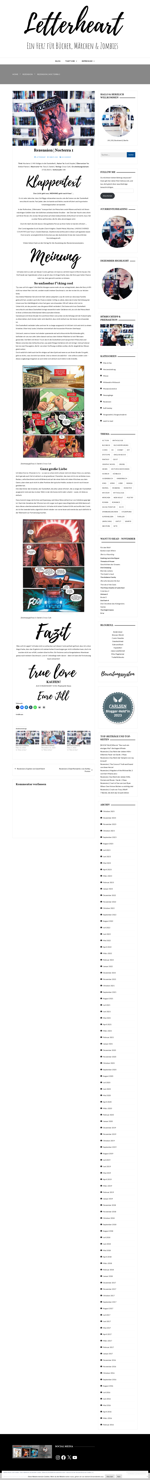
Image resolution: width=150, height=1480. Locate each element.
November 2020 (109, 1057)
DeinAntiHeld (117, 641)
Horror (105, 474)
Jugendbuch (107, 478)
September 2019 (109, 1147)
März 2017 (107, 1341)
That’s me (70, 61)
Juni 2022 (107, 934)
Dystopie (106, 455)
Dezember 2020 (109, 1050)
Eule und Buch (117, 644)
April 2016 (107, 1412)
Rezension (107, 402)
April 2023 (107, 869)
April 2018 (107, 1257)
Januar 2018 (108, 1276)
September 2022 (109, 915)
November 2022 (109, 902)
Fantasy (105, 459)
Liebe (120, 483)
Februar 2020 (108, 1115)
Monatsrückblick (110, 389)
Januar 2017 (108, 1354)
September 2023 (109, 837)
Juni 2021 (107, 1011)
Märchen (106, 497)
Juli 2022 (106, 927)
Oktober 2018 (109, 1218)
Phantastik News (64, 686)
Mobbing (116, 488)
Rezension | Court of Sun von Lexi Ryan (115, 783)
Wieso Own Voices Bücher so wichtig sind (116, 786)
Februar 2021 (108, 1037)
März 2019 (107, 1186)
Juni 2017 (107, 1321)
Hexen (104, 469)
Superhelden (107, 516)
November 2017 (109, 1289)
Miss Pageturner (117, 654)
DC (113, 450)
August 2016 (108, 1386)
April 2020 (107, 1102)
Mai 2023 (107, 863)
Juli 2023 (106, 850)
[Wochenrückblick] (22, 745)
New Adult (118, 497)
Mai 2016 (107, 1405)
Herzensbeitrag (109, 369)
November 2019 (109, 1134)
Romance (116, 502)
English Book (120, 455)
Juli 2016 (106, 1392)
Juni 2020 (107, 1089)
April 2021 (107, 1024)
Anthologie (117, 440)
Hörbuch (117, 474)
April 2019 (107, 1179)
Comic (105, 450)
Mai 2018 (107, 1250)
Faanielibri (118, 648)
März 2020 (107, 1108)
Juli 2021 (106, 1005)
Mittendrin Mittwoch (111, 382)
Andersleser (118, 632)
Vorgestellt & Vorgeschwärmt (115, 414)
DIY (128, 450)
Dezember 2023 (109, 818)
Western (106, 526)
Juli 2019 (106, 1160)
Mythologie (118, 493)
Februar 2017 (108, 1347)
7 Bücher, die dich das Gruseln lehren (114, 793)
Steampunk (127, 512)
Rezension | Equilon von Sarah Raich (31, 769)
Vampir (128, 521)
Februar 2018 (108, 1270)
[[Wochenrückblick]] (27, 737)
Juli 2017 (106, 1315)
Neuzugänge (108, 395)
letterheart (41, 157)
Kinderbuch (122, 478)
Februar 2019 (108, 1192)
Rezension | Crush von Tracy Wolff (114, 789)
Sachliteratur (108, 507)
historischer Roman (120, 469)
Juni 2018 (107, 1244)
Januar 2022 (108, 966)
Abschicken (107, 196)
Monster (128, 488)
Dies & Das (107, 363)
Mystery (106, 493)
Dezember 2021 (109, 973)
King (104, 483)
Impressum (87, 61)
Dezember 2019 (109, 1128)
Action (105, 440)
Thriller (121, 516)
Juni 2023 (107, 856)
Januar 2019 (108, 1199)
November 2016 (109, 1366)
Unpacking (107, 521)
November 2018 (109, 1212)
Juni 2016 (107, 1399)
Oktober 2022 (109, 908)
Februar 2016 (108, 1425)
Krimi (112, 483)
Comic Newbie (118, 638)
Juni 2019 (107, 1166)
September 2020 (109, 1069)
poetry (130, 497)
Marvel (105, 488)
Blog (57, 61)
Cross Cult (66, 166)
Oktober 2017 (109, 1295)
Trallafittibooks (117, 657)
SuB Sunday (107, 408)
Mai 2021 (107, 1018)
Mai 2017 (107, 1328)
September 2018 (109, 1224)
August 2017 (108, 1308)
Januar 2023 (108, 889)
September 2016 (109, 1379)
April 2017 (107, 1334)
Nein (118, 1476)
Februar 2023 (108, 882)
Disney (120, 450)
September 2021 (109, 992)
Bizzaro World (118, 635)
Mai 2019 (107, 1173)
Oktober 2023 (109, 831)
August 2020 (108, 1076)
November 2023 (109, 824)
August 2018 (108, 1231)
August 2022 (108, 921)
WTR (115, 526)
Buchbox (106, 445)
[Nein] (147, 1476)
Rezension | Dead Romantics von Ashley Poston (74, 770)
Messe (105, 376)
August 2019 (108, 1153)
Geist (115, 459)
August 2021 (108, 998)
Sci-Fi (121, 507)
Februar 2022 (108, 960)
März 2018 (107, 1263)
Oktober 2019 (109, 1141)
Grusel (122, 464)
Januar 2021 (108, 1044)
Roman (105, 502)
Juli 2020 (106, 1082)
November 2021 (109, 979)
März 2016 (107, 1418)
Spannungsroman (110, 512)
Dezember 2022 (109, 895)
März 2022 (107, 953)
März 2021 (107, 1031)
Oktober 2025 (109, 811)
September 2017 (109, 1302)
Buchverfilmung (121, 445)
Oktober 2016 (109, 1373)
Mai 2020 (107, 1095)
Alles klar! (110, 1476)
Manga (130, 483)
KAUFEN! (53, 682)
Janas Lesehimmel (118, 651)
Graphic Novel (108, 464)
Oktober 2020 (109, 1063)
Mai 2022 (107, 940)
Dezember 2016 (109, 1360)
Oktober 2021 (109, 986)
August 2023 (108, 844)
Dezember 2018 (109, 1205)
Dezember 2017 (109, 1283)
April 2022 (107, 947)
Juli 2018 (106, 1237)
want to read (108, 421)
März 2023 (107, 876)
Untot (118, 521)
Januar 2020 (108, 1121)
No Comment (66, 157)
